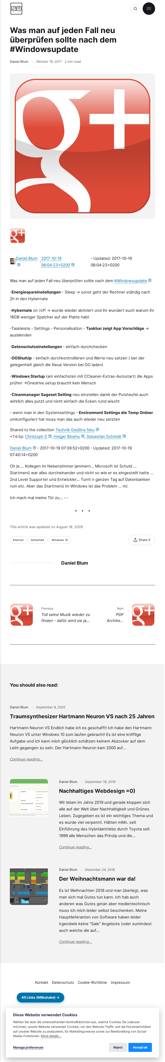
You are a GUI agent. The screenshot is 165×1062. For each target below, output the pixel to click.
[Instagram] (134, 997)
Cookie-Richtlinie (92, 982)
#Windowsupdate (130, 280)
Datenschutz (63, 982)
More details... (51, 1036)
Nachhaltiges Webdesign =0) (97, 791)
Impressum (120, 982)
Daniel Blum (19, 62)
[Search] (135, 8)
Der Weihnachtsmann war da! (97, 879)
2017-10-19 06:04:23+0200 (55, 261)
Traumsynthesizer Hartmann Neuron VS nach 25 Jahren (82, 716)
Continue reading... (26, 759)
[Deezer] (123, 997)
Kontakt (41, 982)
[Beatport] (91, 997)
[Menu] (149, 8)
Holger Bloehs (67, 436)
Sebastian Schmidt (104, 436)
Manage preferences (28, 1047)
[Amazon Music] (112, 997)
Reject (117, 1047)
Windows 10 (60, 540)
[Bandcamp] (81, 997)
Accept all (140, 1047)
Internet (18, 540)
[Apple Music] (102, 997)
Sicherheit (37, 540)
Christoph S (36, 436)
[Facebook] (144, 997)
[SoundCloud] (71, 997)
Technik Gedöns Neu (75, 429)
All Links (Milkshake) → (40, 997)
